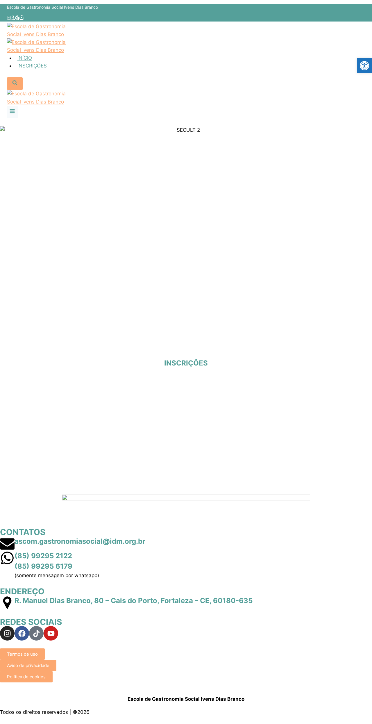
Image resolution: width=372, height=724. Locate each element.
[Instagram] (9, 17)
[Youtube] (51, 633)
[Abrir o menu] (12, 112)
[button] (364, 65)
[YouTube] (21, 17)
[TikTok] (17, 17)
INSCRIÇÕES (32, 66)
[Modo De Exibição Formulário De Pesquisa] (15, 83)
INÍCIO (24, 58)
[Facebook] (13, 17)
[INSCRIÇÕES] (186, 350)
